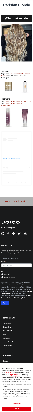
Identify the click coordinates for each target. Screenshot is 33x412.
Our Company (7, 323)
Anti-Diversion (7, 331)
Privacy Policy (14, 374)
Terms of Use (9, 372)
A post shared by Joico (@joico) (16, 182)
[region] (16, 387)
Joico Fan (7, 274)
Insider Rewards (8, 342)
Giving (5, 334)
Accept (16, 408)
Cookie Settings (16, 403)
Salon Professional (9, 277)
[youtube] (25, 233)
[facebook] (8, 233)
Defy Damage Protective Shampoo (18, 101)
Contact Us (6, 338)
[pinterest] (13, 233)
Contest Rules (7, 345)
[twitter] (19, 233)
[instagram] (2, 233)
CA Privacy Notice (14, 376)
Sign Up (5, 303)
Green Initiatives (8, 327)
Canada (5, 361)
